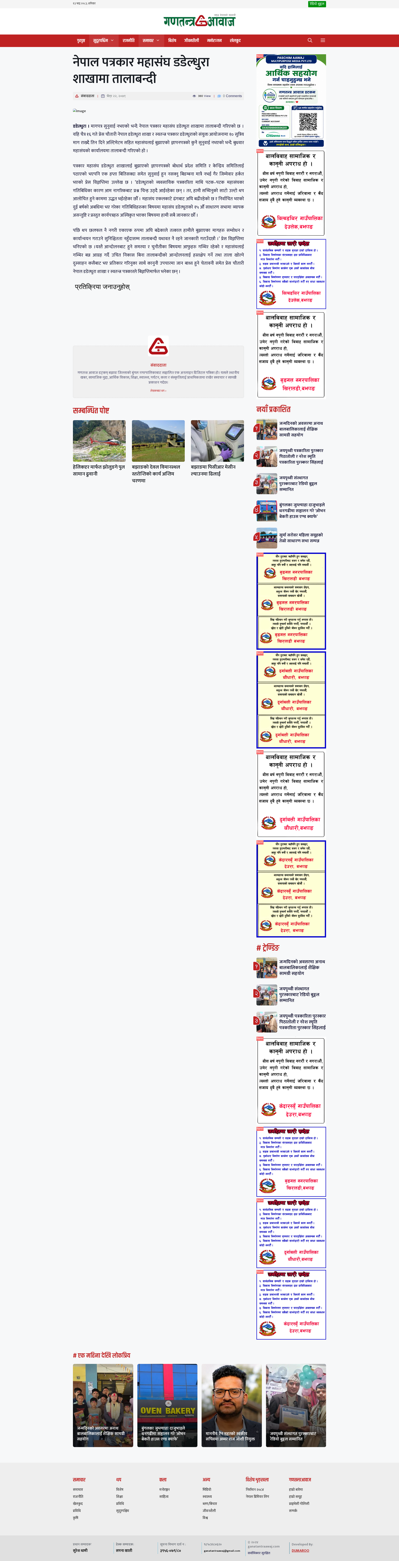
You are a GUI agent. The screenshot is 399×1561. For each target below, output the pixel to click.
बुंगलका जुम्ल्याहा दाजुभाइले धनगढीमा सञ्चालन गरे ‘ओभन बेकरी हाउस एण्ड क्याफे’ (302, 510)
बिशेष (172, 40)
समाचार (148, 40)
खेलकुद (235, 40)
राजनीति (128, 40)
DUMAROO (300, 1551)
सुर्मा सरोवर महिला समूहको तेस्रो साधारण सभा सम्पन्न (301, 538)
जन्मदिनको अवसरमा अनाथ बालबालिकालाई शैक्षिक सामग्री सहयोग (301, 429)
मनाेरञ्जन (214, 40)
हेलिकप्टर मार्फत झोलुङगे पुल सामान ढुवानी (99, 470)
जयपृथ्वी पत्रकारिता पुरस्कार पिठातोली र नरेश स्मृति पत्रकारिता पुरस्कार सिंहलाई (301, 456)
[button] (310, 41)
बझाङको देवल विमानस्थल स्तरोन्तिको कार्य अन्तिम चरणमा (156, 474)
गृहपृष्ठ (81, 40)
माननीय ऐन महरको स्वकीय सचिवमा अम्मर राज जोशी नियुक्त (230, 1436)
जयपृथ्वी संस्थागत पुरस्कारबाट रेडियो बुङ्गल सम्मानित (298, 483)
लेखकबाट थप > (158, 390)
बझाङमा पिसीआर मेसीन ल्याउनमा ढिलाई (213, 470)
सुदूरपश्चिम (100, 40)
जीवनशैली (191, 40)
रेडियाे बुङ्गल (317, 4)
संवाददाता (87, 96)
